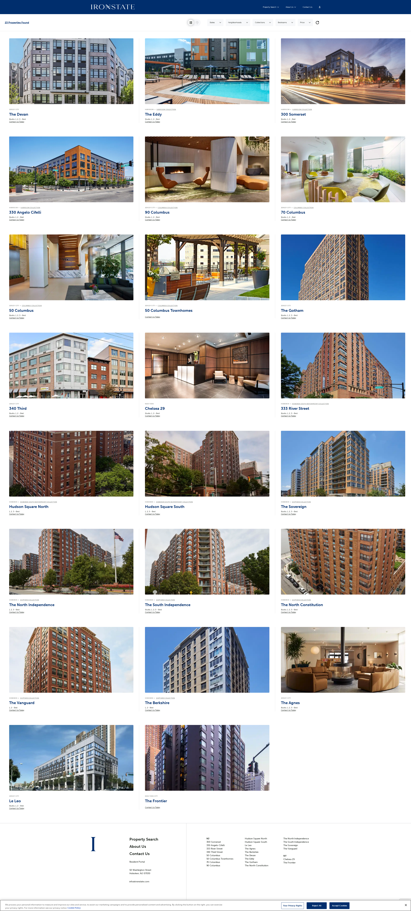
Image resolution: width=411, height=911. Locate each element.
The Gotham (251, 862)
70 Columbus (213, 862)
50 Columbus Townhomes (219, 858)
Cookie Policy (74, 908)
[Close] (405, 905)
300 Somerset (213, 842)
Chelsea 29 (289, 859)
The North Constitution (256, 865)
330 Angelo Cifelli (215, 845)
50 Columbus (213, 855)
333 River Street (214, 848)
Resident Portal (137, 861)
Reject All (316, 905)
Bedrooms (282, 22)
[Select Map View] (197, 22)
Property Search (269, 7)
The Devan (250, 855)
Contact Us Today (16, 122)
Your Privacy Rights (292, 905)
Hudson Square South (256, 842)
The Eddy (249, 858)
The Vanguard (290, 848)
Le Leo (248, 845)
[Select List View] (190, 22)
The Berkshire (251, 852)
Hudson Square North (256, 838)
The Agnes (250, 848)
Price (302, 22)
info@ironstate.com (139, 881)
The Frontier (289, 862)
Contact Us (307, 7)
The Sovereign (290, 845)
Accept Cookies (339, 905)
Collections (260, 22)
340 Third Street (214, 852)
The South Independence (296, 842)
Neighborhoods (234, 22)
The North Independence (296, 838)
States (212, 22)
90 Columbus (213, 865)
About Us (289, 7)
